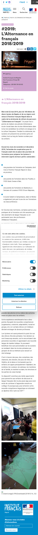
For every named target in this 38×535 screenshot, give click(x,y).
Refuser (19, 307)
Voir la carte (9, 88)
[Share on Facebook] (28, 48)
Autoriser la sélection (19, 301)
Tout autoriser (19, 295)
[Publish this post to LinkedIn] (31, 48)
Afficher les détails (25, 289)
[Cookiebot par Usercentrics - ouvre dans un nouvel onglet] (27, 226)
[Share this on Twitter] (34, 48)
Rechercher (24, 12)
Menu (15, 12)
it (33, 2)
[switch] (33, 268)
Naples (6, 17)
